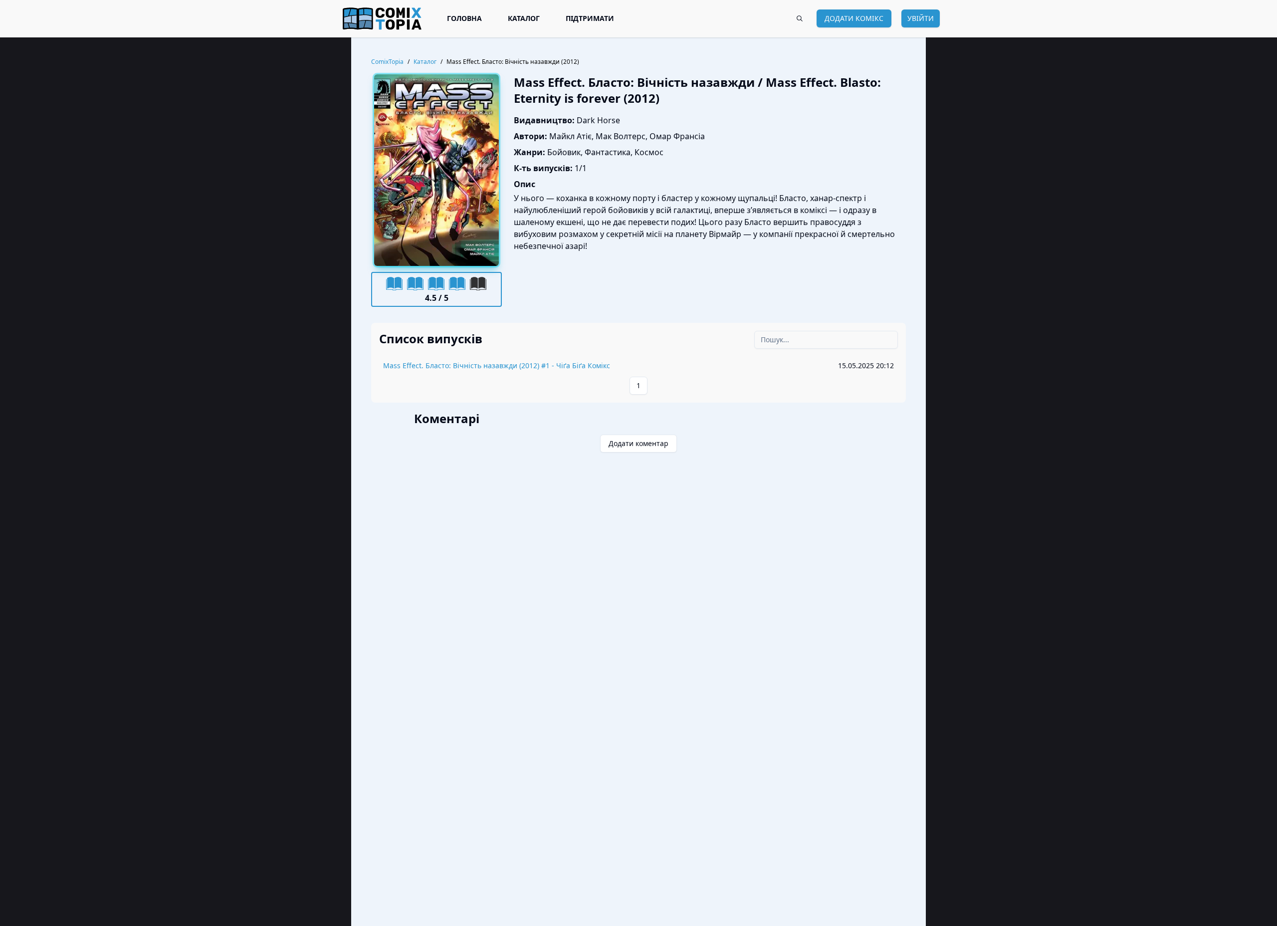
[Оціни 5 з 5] (478, 283)
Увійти (920, 18)
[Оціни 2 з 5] (415, 283)
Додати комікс (854, 18)
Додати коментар (638, 443)
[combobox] (800, 18)
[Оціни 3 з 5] (436, 283)
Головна (464, 18)
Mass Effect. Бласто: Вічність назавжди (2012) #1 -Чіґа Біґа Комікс (496, 365)
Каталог (524, 18)
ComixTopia (387, 62)
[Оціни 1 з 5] (394, 283)
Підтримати (590, 18)
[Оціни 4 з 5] (457, 283)
